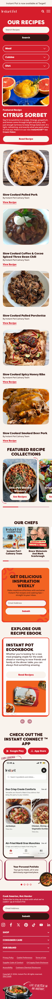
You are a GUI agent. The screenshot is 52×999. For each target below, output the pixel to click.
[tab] (21, 884)
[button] (42, 11)
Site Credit (7, 976)
